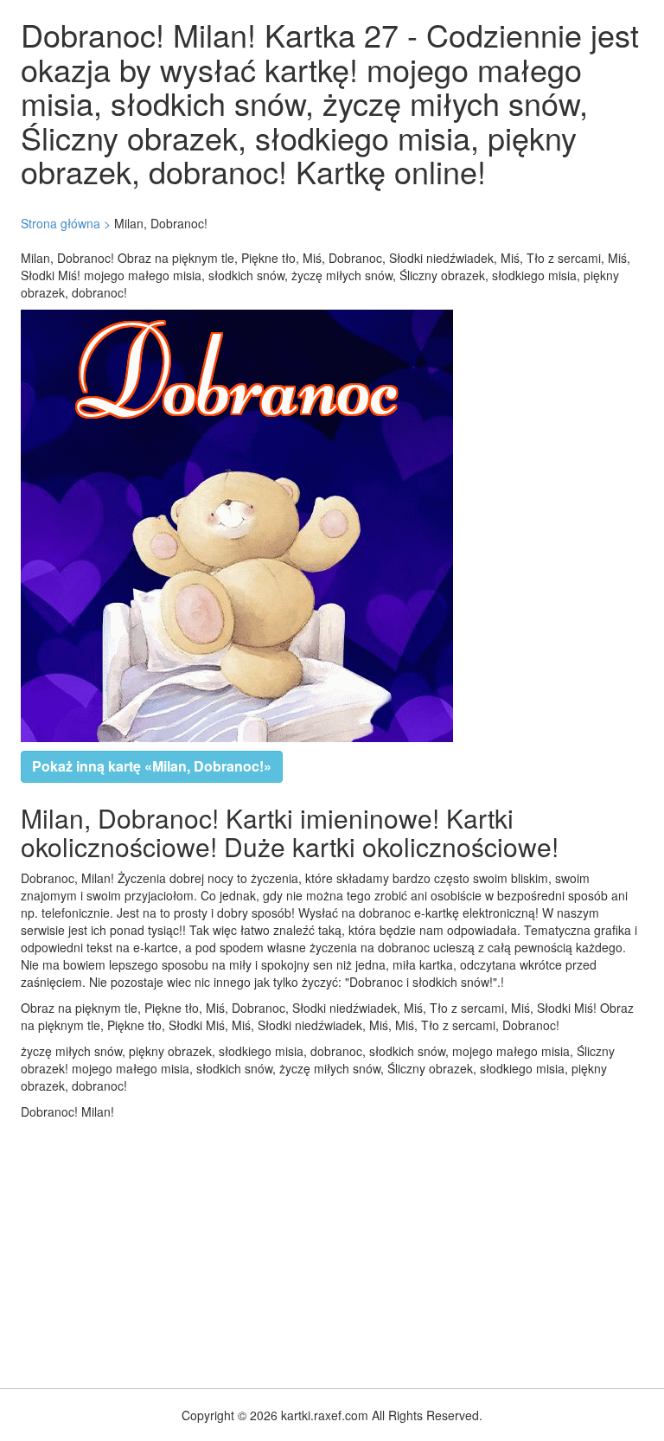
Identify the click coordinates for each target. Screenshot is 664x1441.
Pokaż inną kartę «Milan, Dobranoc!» (151, 766)
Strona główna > (66, 223)
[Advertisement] (332, 1250)
